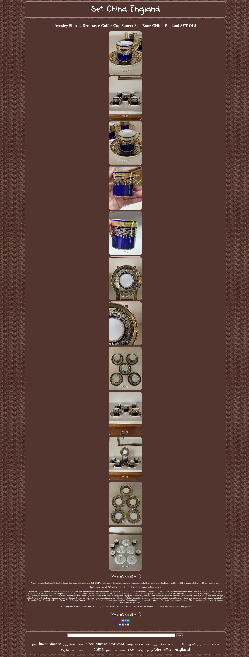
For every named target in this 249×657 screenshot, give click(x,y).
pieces (108, 650)
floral (81, 651)
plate (34, 645)
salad (80, 644)
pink (148, 644)
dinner (55, 644)
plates (156, 649)
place (163, 644)
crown (206, 645)
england (182, 649)
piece (90, 644)
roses (155, 645)
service (177, 645)
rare (115, 650)
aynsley (199, 645)
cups (147, 651)
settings (129, 645)
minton (65, 645)
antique (215, 644)
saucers (122, 651)
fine (184, 644)
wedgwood (116, 644)
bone (43, 643)
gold (192, 644)
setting (140, 650)
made (130, 650)
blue (72, 644)
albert (168, 650)
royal (65, 649)
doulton (88, 651)
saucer (139, 644)
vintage (101, 644)
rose (170, 644)
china (99, 649)
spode (74, 651)
